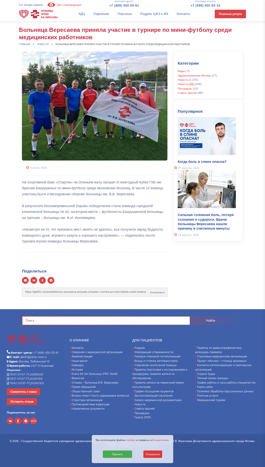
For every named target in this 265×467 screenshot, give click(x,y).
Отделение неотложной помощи (155, 365)
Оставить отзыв (21, 401)
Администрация (82, 356)
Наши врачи (79, 360)
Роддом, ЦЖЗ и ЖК (154, 14)
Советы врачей (187, 92)
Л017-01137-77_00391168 (25, 378)
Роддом (139, 347)
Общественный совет (86, 391)
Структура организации (87, 400)
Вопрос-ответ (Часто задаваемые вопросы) (100, 395)
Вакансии (78, 378)
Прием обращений (84, 386)
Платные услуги (230, 14)
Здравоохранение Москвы (194, 75)
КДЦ (82, 14)
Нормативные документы (88, 408)
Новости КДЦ (186, 84)
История (77, 369)
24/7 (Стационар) (31, 365)
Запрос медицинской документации (158, 400)
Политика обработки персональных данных (225, 391)
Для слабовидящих (68, 4)
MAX (33, 421)
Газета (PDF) (142, 417)
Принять (117, 454)
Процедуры (185, 88)
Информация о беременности (153, 352)
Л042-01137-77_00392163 (26, 383)
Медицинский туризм (211, 400)
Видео (182, 71)
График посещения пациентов (154, 391)
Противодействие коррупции (90, 404)
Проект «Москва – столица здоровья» (222, 360)
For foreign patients (31, 4)
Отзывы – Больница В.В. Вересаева (95, 382)
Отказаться (153, 454)
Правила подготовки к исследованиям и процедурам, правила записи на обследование (159, 374)
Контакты (183, 14)
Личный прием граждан (212, 378)
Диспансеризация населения (153, 395)
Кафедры (78, 365)
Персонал (125, 14)
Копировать (157, 291)
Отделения (101, 14)
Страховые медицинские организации (222, 356)
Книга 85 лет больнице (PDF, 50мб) (95, 373)
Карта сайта (205, 386)
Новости (183, 79)
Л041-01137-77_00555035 (26, 374)
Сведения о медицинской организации (97, 352)
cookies (130, 440)
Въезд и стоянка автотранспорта (156, 360)
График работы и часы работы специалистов (226, 382)
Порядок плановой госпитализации (157, 356)
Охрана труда (206, 373)
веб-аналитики (159, 440)
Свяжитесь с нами (23, 391)
